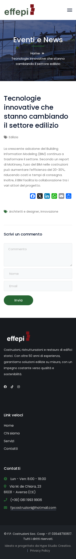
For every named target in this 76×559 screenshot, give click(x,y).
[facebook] (5, 387)
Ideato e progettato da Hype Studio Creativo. (38, 546)
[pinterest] (12, 387)
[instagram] (18, 387)
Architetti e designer (24, 211)
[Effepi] (19, 10)
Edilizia (13, 137)
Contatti (11, 448)
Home (35, 53)
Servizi (9, 441)
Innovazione (49, 211)
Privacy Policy (40, 550)
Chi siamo (12, 433)
